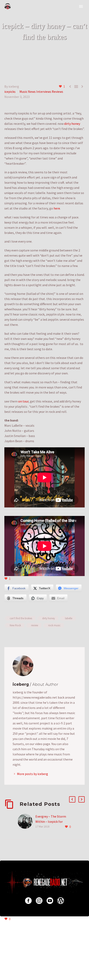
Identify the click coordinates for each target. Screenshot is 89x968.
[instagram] (39, 900)
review (34, 625)
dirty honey (72, 123)
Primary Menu (81, 6)
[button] (72, 799)
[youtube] (50, 900)
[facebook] (28, 900)
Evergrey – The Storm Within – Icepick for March (50, 821)
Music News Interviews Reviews (41, 91)
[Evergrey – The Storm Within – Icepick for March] (26, 821)
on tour (23, 401)
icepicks (10, 91)
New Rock (15, 625)
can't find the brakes (21, 618)
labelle (68, 618)
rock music (54, 625)
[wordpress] (60, 900)
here (57, 208)
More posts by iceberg (32, 774)
